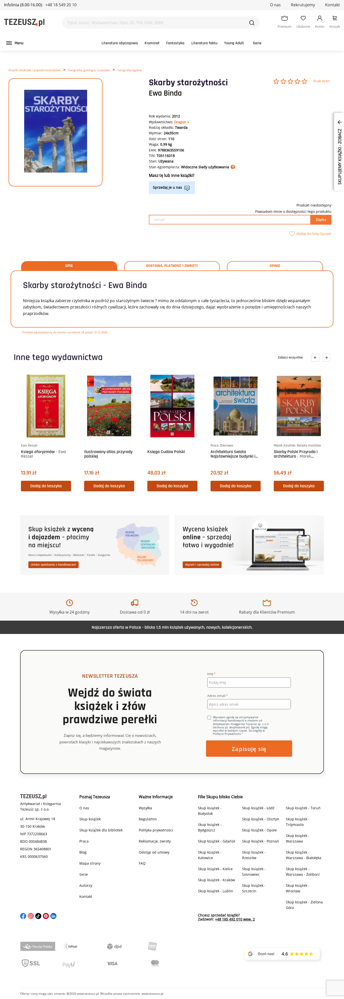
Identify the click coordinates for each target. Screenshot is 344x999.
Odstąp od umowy (154, 852)
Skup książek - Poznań (260, 841)
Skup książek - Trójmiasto (297, 822)
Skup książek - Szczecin (254, 888)
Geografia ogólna (129, 70)
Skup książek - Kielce (215, 868)
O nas (275, 5)
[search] (252, 22)
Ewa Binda (165, 93)
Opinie (275, 265)
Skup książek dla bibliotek (101, 830)
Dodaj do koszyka (46, 486)
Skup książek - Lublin (215, 891)
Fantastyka (175, 43)
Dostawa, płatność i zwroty (172, 265)
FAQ (142, 863)
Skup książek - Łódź (258, 808)
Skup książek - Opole (259, 830)
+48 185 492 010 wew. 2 (235, 919)
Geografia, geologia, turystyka (89, 70)
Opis (69, 265)
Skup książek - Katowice (210, 855)
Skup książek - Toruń (303, 808)
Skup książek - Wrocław (297, 888)
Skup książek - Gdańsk (216, 841)
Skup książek (90, 819)
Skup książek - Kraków (216, 879)
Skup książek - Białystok (210, 811)
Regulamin (148, 819)
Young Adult (234, 43)
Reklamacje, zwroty (155, 841)
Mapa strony (89, 863)
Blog (83, 852)
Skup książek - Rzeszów (254, 855)
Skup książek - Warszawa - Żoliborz (303, 871)
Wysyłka (145, 808)
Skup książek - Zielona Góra (304, 905)
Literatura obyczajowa (119, 43)
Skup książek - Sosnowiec (254, 871)
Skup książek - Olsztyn (260, 819)
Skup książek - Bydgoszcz (210, 827)
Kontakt (332, 5)
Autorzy (85, 885)
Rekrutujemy (303, 5)
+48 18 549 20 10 (61, 5)
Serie (257, 43)
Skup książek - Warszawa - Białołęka (303, 855)
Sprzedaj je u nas (167, 187)
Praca (84, 841)
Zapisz (321, 219)
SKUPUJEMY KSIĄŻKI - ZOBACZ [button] (339, 156)
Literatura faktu (204, 43)
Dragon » (181, 121)
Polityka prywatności (156, 830)
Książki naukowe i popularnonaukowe (35, 70)
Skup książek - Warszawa (297, 838)
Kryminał (152, 43)
